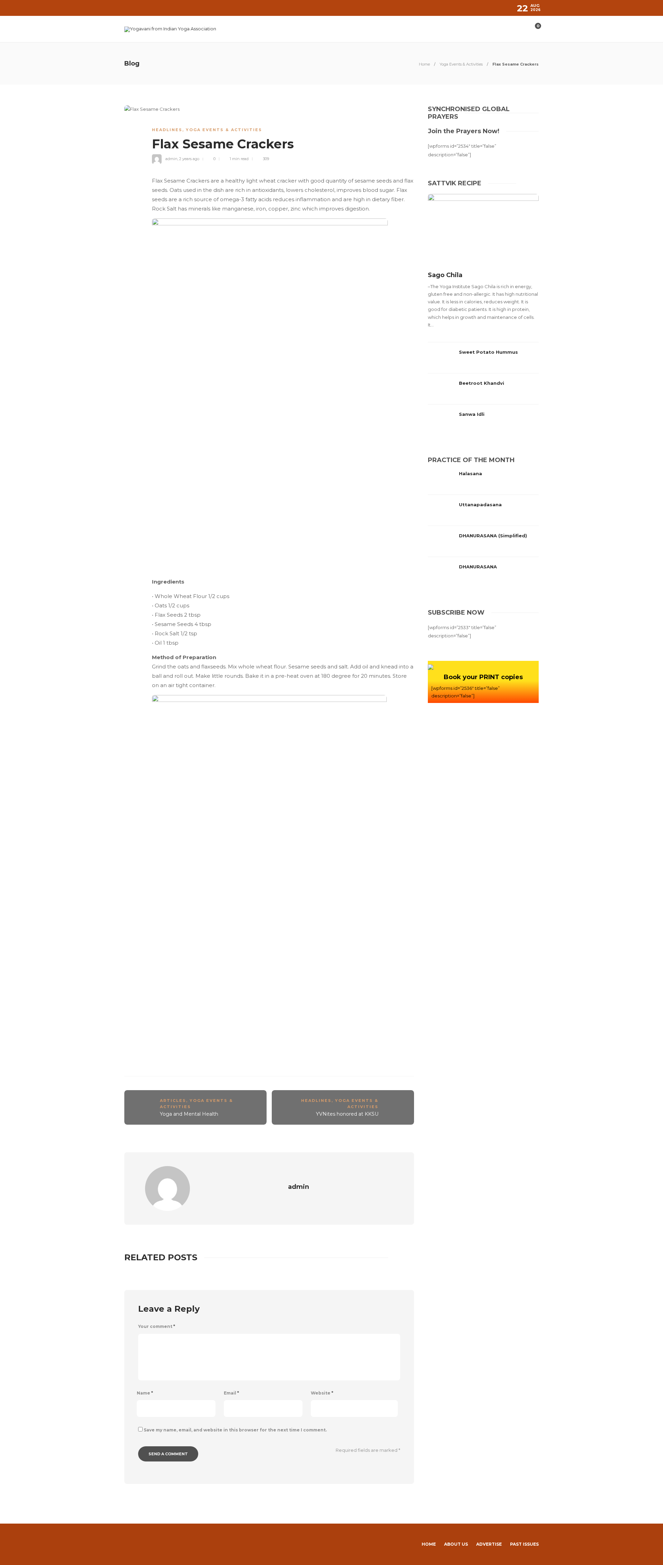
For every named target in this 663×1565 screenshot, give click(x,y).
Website (322, 1393)
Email (231, 1393)
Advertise (489, 1544)
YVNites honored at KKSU (347, 1114)
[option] (483, 314)
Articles (173, 1100)
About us (456, 1544)
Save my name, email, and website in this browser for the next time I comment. (235, 1429)
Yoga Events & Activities (461, 64)
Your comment (156, 1326)
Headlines (167, 129)
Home (424, 64)
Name (145, 1393)
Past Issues (524, 1544)
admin (171, 158)
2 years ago (189, 158)
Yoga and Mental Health (189, 1114)
